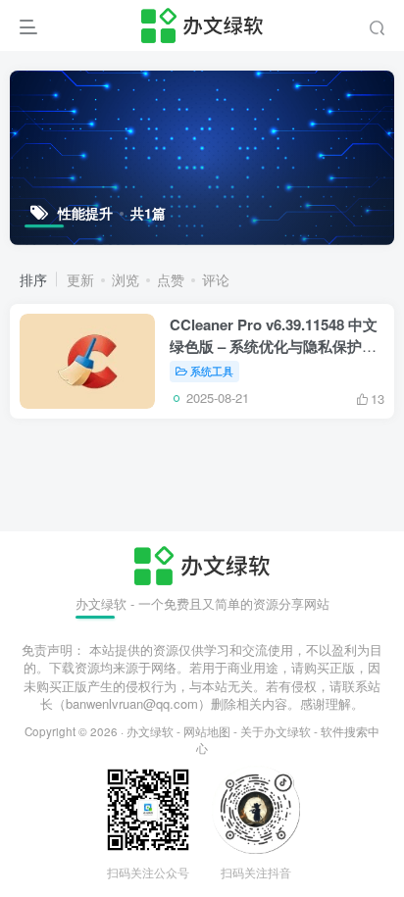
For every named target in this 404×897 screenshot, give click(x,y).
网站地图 (206, 731)
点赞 (170, 279)
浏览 (125, 279)
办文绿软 (150, 731)
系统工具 (211, 370)
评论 (215, 279)
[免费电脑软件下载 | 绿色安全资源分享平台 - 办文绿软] (201, 563)
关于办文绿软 (275, 731)
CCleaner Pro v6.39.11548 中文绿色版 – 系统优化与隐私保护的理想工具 (274, 346)
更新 (80, 279)
